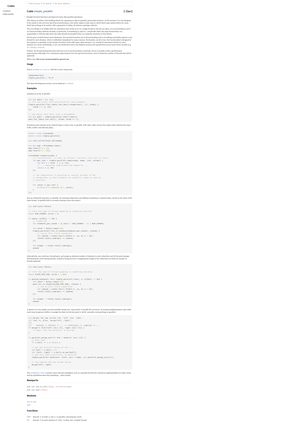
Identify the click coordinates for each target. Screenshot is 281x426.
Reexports (32, 380)
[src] (129, 11)
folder (38, 373)
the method (35, 47)
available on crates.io (41, 69)
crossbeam (6, 11)
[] (125, 11)
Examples (32, 88)
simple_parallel (8, 14)
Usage (30, 64)
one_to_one (31, 402)
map (51, 386)
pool (29, 405)
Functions (32, 411)
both (29, 417)
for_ (28, 420)
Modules (31, 396)
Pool (44, 390)
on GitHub (69, 83)
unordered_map (63, 386)
